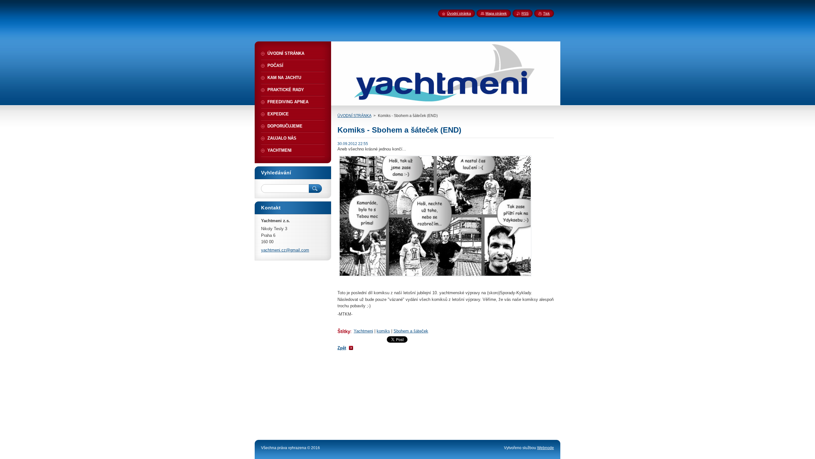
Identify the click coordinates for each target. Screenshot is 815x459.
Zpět (341, 348)
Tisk (546, 13)
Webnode (545, 448)
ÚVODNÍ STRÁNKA (354, 116)
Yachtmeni (363, 331)
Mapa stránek (496, 13)
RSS (524, 13)
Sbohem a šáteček (410, 331)
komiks (383, 331)
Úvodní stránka (459, 13)
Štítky (343, 331)
